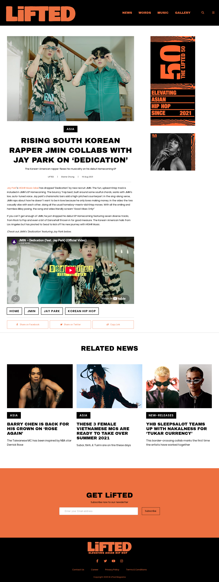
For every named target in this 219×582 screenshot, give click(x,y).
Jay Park (11, 188)
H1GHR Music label (29, 188)
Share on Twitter (72, 324)
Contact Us (78, 569)
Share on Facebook (29, 324)
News (127, 12)
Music (162, 12)
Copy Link (115, 324)
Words (145, 12)
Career (94, 569)
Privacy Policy (112, 569)
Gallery (183, 12)
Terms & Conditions (136, 569)
